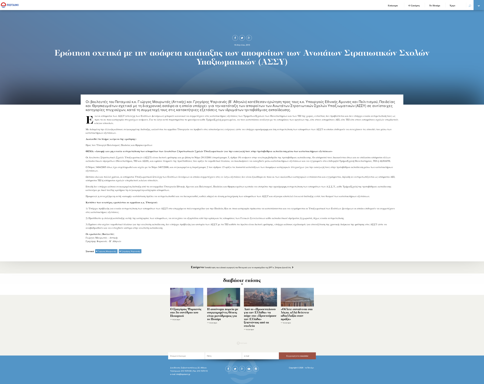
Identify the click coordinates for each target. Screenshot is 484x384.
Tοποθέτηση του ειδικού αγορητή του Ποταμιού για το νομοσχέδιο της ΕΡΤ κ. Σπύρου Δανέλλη (241, 267)
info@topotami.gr (183, 374)
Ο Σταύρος (414, 6)
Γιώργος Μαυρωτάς (107, 251)
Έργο (452, 6)
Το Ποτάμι (434, 6)
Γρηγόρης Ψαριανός (130, 251)
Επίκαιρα (393, 6)
